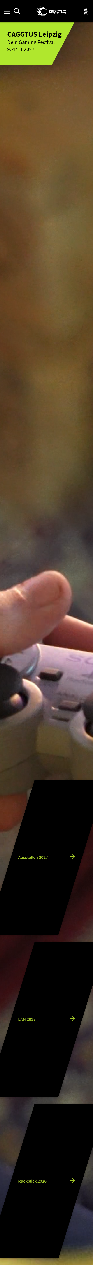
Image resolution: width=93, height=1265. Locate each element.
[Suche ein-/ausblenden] (17, 11)
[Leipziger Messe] (85, 11)
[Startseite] (51, 11)
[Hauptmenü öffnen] (7, 11)
